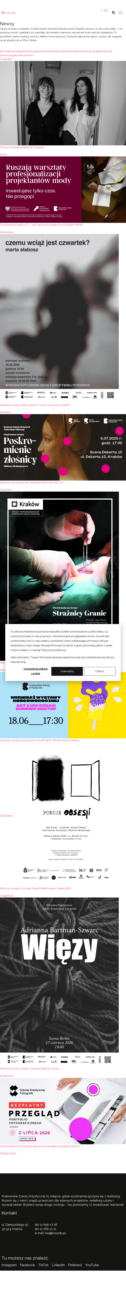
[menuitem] (105, 10)
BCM (85, 1278)
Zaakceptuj (67, 671)
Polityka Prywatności (16, 1293)
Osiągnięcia (6, 815)
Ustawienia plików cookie (36, 671)
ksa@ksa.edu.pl (55, 1233)
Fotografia (5, 59)
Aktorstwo (6, 412)
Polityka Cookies (45, 1293)
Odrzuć (99, 671)
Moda (3, 154)
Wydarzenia (6, 232)
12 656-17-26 (48, 1224)
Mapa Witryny (69, 1293)
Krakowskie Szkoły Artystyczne (62, 3)
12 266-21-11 (48, 1229)
